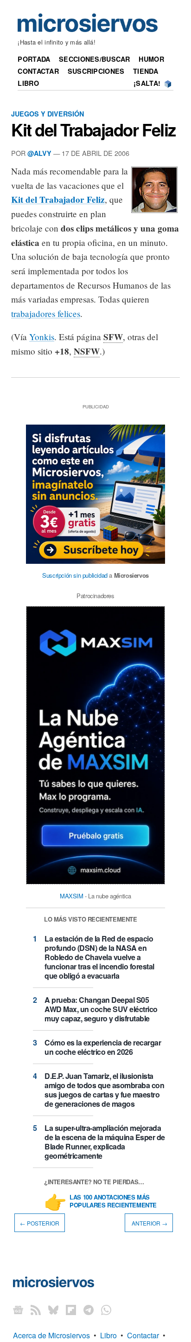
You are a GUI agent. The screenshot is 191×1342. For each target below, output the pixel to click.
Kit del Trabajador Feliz (93, 129)
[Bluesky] (53, 1309)
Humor (151, 59)
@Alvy (39, 153)
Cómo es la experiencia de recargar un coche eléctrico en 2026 (103, 1047)
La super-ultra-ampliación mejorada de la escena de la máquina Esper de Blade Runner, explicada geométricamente (105, 1142)
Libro (28, 83)
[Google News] (18, 1309)
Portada (34, 59)
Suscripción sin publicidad (75, 575)
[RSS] (36, 1309)
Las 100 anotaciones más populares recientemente (113, 1201)
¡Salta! (147, 83)
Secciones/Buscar (94, 59)
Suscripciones (96, 71)
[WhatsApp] (106, 1309)
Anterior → (148, 1223)
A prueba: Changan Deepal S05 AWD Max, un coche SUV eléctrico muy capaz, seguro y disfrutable (101, 1009)
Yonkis (41, 336)
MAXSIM (71, 895)
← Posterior (39, 1223)
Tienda (145, 71)
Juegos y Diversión (47, 113)
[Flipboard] (71, 1309)
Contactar (38, 71)
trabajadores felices (45, 313)
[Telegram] (88, 1309)
